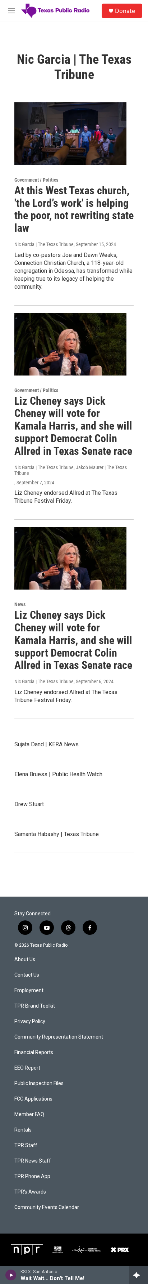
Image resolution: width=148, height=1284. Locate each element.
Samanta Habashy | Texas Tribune (56, 834)
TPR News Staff (32, 1161)
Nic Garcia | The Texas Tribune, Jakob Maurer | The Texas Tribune (70, 470)
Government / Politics (36, 180)
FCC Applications (33, 1099)
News (20, 604)
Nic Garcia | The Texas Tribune (44, 244)
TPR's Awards (30, 1192)
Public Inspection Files (39, 1083)
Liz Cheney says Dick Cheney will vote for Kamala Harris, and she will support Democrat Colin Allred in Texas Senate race (73, 426)
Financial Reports (33, 1052)
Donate (125, 11)
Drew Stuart (29, 804)
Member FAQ (29, 1114)
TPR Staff (25, 1145)
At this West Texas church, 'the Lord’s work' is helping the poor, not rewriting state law (74, 209)
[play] (10, 1275)
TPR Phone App (32, 1176)
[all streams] (138, 1275)
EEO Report (27, 1068)
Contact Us (26, 975)
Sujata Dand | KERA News (46, 744)
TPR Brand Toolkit (34, 1006)
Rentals (23, 1130)
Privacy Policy (29, 1021)
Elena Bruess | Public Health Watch (58, 774)
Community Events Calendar (46, 1207)
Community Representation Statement (58, 1037)
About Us (24, 959)
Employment (28, 990)
